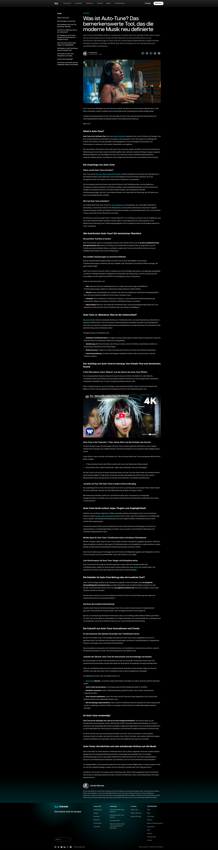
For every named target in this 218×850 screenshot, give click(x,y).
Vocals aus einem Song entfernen (117, 811)
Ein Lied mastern (115, 820)
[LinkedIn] (155, 53)
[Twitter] (151, 53)
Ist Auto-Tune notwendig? (65, 59)
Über (148, 809)
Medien (108, 3)
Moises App (134, 809)
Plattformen (89, 3)
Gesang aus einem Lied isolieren (117, 816)
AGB (148, 830)
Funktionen (78, 3)
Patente (149, 840)
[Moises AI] (56, 3)
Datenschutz (151, 826)
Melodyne (86, 320)
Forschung (150, 816)
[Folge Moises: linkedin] (64, 847)
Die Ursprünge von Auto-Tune (66, 21)
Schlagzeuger (98, 809)
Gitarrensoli (90, 681)
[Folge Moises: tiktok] (58, 847)
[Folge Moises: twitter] (67, 847)
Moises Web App (136, 813)
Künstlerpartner (120, 3)
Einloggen (148, 3)
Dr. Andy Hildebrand (116, 205)
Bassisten (96, 816)
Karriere (149, 820)
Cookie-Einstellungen (79, 847)
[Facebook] (159, 53)
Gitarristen (97, 820)
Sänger (136, 567)
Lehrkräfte (97, 826)
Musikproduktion (119, 136)
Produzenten (98, 823)
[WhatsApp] (142, 53)
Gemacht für (67, 3)
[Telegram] (147, 53)
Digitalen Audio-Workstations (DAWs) (107, 516)
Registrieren (158, 3)
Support (149, 833)
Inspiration (86, 13)
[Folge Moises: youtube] (61, 847)
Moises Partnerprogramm (155, 823)
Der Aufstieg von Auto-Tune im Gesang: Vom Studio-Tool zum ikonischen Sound (66, 37)
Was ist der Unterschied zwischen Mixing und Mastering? (117, 826)
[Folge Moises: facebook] (71, 847)
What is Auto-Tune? (63, 18)
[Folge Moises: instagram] (55, 847)
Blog (148, 813)
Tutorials (99, 3)
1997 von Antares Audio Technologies (108, 174)
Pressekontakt (151, 837)
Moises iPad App (136, 816)
